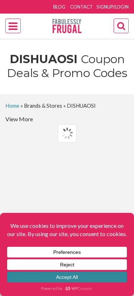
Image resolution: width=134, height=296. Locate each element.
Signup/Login (112, 7)
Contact (81, 7)
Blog (59, 7)
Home (12, 105)
